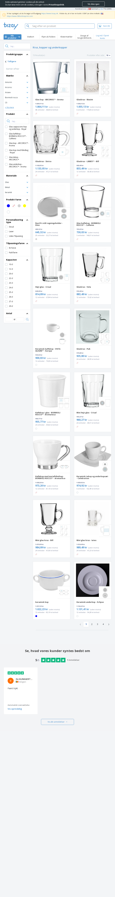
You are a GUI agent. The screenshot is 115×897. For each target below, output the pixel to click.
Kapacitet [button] (11, 259)
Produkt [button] (10, 114)
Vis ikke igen (93, 4)
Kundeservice (80, 9)
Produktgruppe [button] (14, 54)
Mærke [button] (10, 75)
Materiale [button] (11, 175)
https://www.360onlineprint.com (20, 16)
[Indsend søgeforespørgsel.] (6, 46)
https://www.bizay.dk (49, 13)
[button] (17, 82)
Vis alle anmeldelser (56, 722)
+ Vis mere (9, 107)
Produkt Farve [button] (13, 199)
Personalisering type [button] (14, 221)
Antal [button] (9, 313)
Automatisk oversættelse (18, 705)
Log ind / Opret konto (102, 37)
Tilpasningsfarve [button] (15, 243)
